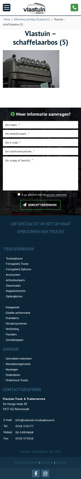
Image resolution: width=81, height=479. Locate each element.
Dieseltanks (13, 285)
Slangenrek (12, 307)
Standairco (12, 318)
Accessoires (13, 274)
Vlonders (11, 334)
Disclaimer (46, 462)
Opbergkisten (14, 296)
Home (7, 19)
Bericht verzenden (42, 205)
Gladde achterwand (18, 312)
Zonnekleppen (14, 340)
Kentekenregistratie (18, 364)
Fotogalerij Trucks (17, 264)
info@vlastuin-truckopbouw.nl (34, 420)
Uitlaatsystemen (16, 323)
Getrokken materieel (19, 358)
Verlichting (12, 329)
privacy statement (57, 194)
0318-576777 (24, 426)
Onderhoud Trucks (17, 380)
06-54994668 (24, 432)
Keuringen (12, 369)
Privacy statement (26, 462)
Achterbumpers (15, 280)
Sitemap (61, 462)
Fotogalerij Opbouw (18, 269)
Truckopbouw (14, 258)
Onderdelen (13, 375)
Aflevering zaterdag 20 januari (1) (32, 19)
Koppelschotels (16, 291)
